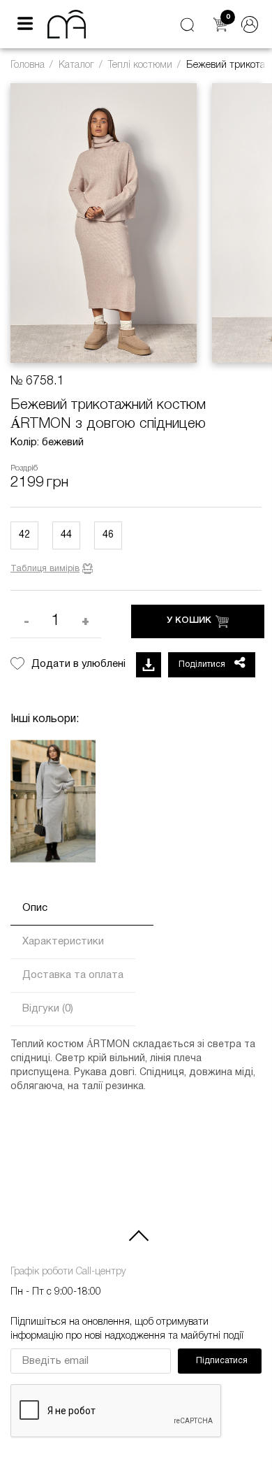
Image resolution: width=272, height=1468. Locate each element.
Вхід (249, 24)
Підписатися (222, 1361)
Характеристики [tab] (63, 942)
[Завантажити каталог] (148, 664)
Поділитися (203, 664)
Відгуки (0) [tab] (47, 1009)
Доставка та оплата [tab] (72, 975)
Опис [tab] (34, 908)
